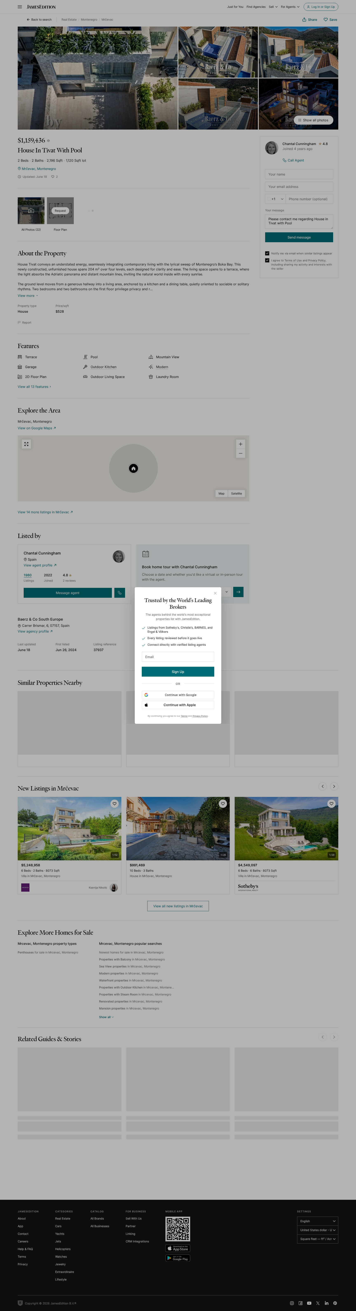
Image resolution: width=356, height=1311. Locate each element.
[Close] (215, 593)
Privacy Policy (200, 716)
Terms (184, 716)
